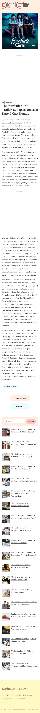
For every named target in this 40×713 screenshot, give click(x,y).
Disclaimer (27, 695)
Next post (20, 406)
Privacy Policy (7, 699)
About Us (5, 695)
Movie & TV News (10, 386)
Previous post (20, 398)
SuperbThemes (34, 710)
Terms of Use (21, 699)
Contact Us (16, 695)
